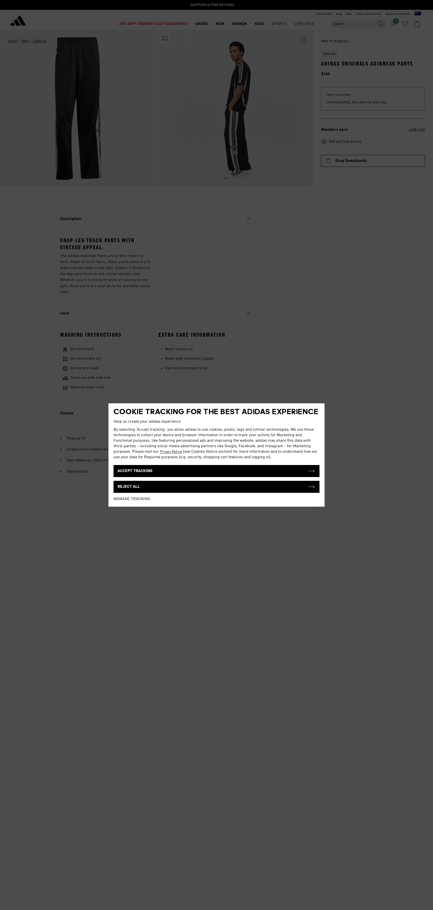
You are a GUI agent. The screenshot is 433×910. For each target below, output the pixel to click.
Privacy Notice (171, 451)
